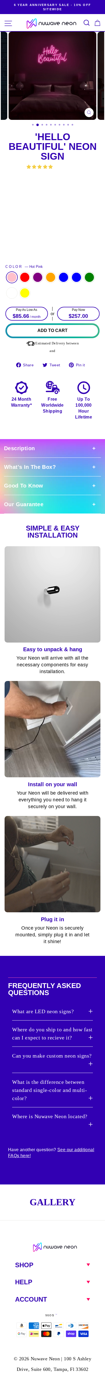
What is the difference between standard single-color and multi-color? (49, 1090)
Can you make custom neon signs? (52, 1056)
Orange (50, 277)
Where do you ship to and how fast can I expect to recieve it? (52, 1033)
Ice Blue (76, 277)
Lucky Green (89, 277)
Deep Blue (63, 277)
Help (23, 1282)
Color (24, 267)
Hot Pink (11, 277)
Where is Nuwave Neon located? (50, 1116)
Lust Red (24, 277)
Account (31, 1299)
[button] (40, 166)
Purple (37, 277)
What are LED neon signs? (43, 1011)
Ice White (11, 293)
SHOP (24, 1265)
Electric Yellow (24, 293)
